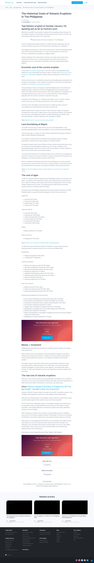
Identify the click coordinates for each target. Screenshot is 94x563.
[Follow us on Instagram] (79, 560)
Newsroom (76, 536)
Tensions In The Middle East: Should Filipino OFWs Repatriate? (74, 516)
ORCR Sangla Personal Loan (11, 549)
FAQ (74, 539)
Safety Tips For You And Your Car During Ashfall (39, 120)
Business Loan (8, 544)
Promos (58, 541)
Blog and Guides (42, 2)
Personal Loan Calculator (45, 532)
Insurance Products (43, 542)
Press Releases (77, 534)
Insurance (19, 2)
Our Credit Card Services (11, 532)
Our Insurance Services (27, 532)
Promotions (25, 549)
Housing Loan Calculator (44, 534)
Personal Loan (8, 542)
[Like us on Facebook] (76, 560)
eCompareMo (47, 481)
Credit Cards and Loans (30, 2)
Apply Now (47, 337)
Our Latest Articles (61, 532)
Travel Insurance (26, 539)
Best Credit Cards (9, 534)
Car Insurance (25, 534)
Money (58, 539)
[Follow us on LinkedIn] (87, 560)
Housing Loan (8, 546)
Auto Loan (7, 547)
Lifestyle (58, 538)
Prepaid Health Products (27, 543)
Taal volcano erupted (35, 70)
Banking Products (43, 540)
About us (76, 532)
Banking (58, 534)
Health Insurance (26, 541)
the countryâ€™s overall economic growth (38, 84)
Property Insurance (26, 545)
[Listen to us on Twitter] (82, 560)
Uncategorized (47, 464)
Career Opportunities (78, 538)
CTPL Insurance (26, 536)
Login (86, 2)
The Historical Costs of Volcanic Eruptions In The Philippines (18, 516)
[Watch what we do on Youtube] (85, 560)
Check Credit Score (77, 2)
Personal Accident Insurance (28, 538)
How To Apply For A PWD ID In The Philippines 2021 (47, 516)
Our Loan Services (9, 540)
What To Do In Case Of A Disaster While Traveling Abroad (42, 243)
